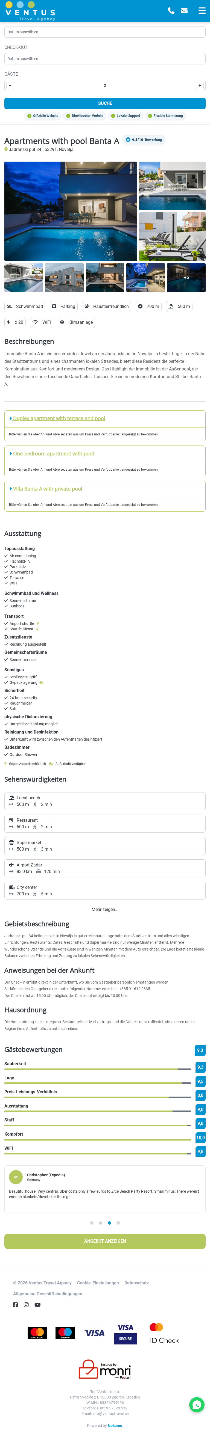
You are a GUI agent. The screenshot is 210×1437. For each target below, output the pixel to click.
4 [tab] (118, 1223)
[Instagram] (28, 1305)
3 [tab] (109, 1223)
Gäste (11, 74)
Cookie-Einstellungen (98, 1282)
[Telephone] (171, 11)
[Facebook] (17, 1305)
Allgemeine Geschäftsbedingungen (47, 1293)
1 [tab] (92, 1223)
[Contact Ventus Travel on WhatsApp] (197, 1404)
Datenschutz (136, 1282)
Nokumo (115, 1425)
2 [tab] (100, 1223)
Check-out (16, 47)
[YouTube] (39, 1305)
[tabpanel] (105, 1189)
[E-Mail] (184, 11)
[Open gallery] (70, 211)
